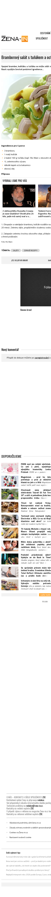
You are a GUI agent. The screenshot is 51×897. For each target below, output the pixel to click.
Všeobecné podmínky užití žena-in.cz (25, 822)
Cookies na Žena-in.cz (19, 832)
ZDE (44, 797)
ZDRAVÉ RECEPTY (30, 250)
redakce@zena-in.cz (34, 805)
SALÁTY (16, 250)
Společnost (42, 38)
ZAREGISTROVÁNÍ (42, 357)
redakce (40, 800)
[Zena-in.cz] (16, 39)
